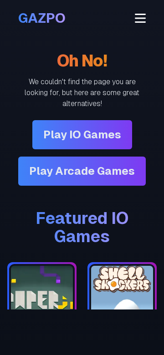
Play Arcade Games (82, 171)
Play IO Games (82, 134)
